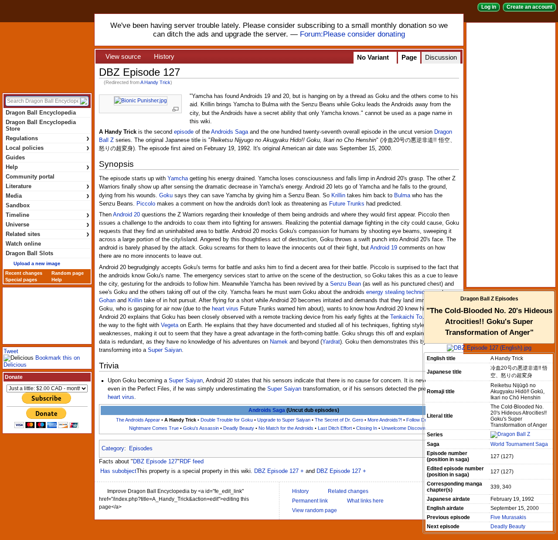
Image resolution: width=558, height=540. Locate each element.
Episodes (141, 449)
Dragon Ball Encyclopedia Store (41, 125)
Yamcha (177, 179)
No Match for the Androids (286, 428)
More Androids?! (384, 419)
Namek (279, 342)
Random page (67, 273)
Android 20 (126, 215)
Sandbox (18, 205)
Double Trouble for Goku (227, 419)
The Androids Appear (138, 419)
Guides (15, 157)
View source (123, 56)
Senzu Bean (345, 284)
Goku (166, 195)
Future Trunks (346, 204)
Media (47, 195)
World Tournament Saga (519, 444)
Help (47, 167)
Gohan (107, 300)
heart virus (225, 309)
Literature (47, 186)
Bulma (402, 195)
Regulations (47, 138)
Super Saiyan (165, 350)
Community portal (30, 176)
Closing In (366, 428)
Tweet (10, 351)
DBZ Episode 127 (155, 462)
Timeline (47, 214)
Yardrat (331, 342)
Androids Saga (229, 132)
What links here (365, 501)
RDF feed (192, 462)
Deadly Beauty (238, 428)
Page (409, 57)
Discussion (441, 57)
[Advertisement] (512, 154)
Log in (488, 7)
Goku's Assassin (201, 428)
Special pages (21, 279)
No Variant (373, 57)
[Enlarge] (175, 109)
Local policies (47, 147)
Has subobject (118, 471)
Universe (47, 224)
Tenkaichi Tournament (418, 317)
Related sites (47, 234)
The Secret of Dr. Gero (339, 419)
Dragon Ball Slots (29, 253)
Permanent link (310, 501)
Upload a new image (37, 263)
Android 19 (383, 248)
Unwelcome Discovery (405, 428)
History (164, 56)
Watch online (23, 243)
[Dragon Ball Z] (510, 434)
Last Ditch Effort (335, 428)
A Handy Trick (155, 82)
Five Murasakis (508, 517)
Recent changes (23, 273)
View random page (314, 510)
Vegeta (169, 325)
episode (184, 132)
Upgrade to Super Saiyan (283, 419)
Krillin (338, 195)
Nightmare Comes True (154, 428)
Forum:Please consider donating (352, 34)
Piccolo (145, 204)
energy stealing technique (398, 292)
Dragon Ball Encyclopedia (47, 56)
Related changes (348, 491)
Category (113, 449)
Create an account (529, 7)
